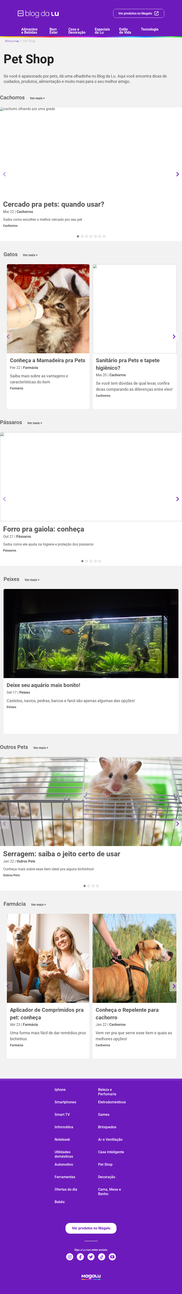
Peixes (11, 707)
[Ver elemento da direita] (177, 174)
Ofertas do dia (66, 1189)
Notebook (62, 1139)
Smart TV (62, 1114)
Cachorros (10, 225)
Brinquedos (107, 1127)
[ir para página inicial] (38, 13)
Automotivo (64, 1164)
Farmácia (16, 388)
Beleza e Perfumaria (107, 1092)
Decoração (106, 1177)
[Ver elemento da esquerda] (4, 174)
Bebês (60, 1202)
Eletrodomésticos (112, 1102)
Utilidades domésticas (64, 1154)
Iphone (60, 1090)
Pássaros (9, 550)
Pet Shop (105, 1164)
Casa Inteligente (111, 1152)
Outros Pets (11, 875)
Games (103, 1114)
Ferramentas (65, 1177)
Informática (64, 1127)
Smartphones (65, 1102)
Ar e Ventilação (110, 1139)
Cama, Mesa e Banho (109, 1191)
